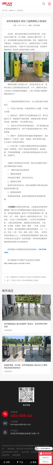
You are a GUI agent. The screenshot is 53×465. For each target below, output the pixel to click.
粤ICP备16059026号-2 (25, 448)
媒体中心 (12, 10)
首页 (6, 10)
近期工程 (20, 10)
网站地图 (16, 455)
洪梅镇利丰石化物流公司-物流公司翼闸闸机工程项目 (28, 277)
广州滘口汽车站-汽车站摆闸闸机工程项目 (24, 280)
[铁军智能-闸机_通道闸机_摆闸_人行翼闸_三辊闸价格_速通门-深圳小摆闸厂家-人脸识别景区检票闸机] (7, 4)
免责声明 (5, 455)
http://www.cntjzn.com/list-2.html (17, 263)
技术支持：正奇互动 (30, 452)
